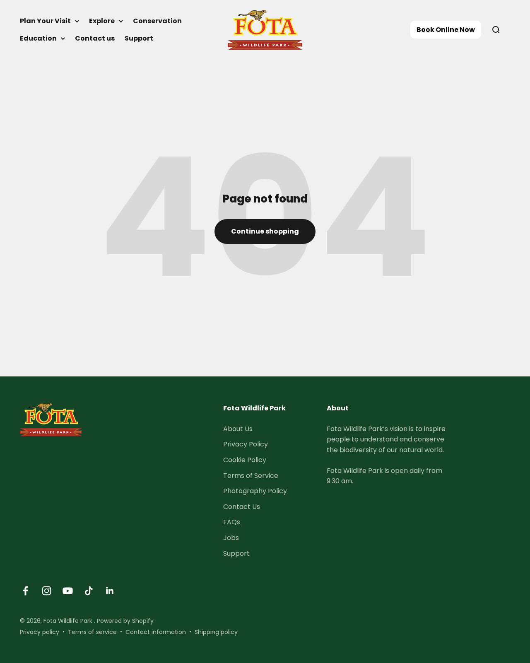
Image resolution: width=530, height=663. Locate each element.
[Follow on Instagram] (46, 590)
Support (139, 38)
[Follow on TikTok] (88, 590)
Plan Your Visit (45, 21)
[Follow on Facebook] (25, 590)
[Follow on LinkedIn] (110, 590)
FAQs (231, 522)
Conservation (157, 21)
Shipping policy (216, 632)
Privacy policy (39, 632)
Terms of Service (250, 475)
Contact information (155, 632)
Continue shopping (265, 231)
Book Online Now (446, 29)
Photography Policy (255, 491)
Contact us (95, 38)
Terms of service (92, 632)
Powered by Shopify (125, 621)
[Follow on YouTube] (67, 590)
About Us (238, 429)
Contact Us (241, 506)
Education (38, 38)
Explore (102, 21)
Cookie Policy (244, 460)
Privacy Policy (245, 444)
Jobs (231, 537)
